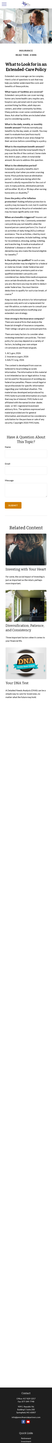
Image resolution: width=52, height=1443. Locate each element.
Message (9, 480)
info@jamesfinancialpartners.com (26, 1417)
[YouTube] (28, 1422)
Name (8, 447)
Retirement (26, 1438)
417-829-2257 (29, 1398)
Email (7, 463)
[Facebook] (23, 1422)
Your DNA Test (17, 683)
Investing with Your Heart (26, 569)
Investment (26, 1441)
